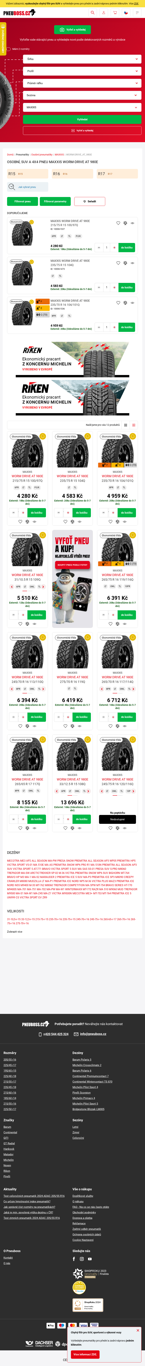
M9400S (12, 889)
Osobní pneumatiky (42, 154)
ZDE (136, 3)
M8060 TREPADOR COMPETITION (65, 885)
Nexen (7, 1165)
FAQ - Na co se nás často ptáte (90, 1207)
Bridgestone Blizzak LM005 (88, 1109)
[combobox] (82, 59)
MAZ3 (112, 881)
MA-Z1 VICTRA (52, 893)
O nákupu (77, 1201)
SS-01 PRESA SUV (98, 868)
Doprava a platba (82, 1218)
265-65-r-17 (109, 919)
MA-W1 (28, 893)
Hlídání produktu (132, 223)
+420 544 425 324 (55, 1034)
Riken (7, 1171)
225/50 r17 (10, 1109)
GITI (6, 1138)
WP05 (113, 860)
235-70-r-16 (55, 919)
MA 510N (96, 864)
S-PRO (113, 868)
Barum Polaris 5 (81, 1059)
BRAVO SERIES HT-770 (119, 885)
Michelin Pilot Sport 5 (85, 1103)
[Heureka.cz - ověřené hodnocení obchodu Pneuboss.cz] (80, 1287)
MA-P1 (49, 881)
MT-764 (106, 893)
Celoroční (78, 1138)
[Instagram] (82, 1259)
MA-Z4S (38, 893)
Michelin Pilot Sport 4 (85, 1087)
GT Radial (9, 1143)
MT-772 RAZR (90, 889)
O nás (7, 1263)
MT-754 (100, 885)
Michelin (9, 1160)
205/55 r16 (10, 1059)
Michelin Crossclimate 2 (86, 1065)
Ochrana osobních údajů (86, 1234)
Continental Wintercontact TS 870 (92, 1081)
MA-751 (31, 889)
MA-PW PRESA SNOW (61, 860)
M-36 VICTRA (66, 873)
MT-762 (40, 885)
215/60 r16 (10, 1092)
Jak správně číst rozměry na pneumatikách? (29, 1207)
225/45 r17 (10, 1065)
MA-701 (21, 889)
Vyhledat (82, 119)
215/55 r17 (10, 1081)
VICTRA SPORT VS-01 (20, 864)
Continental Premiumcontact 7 (90, 1076)
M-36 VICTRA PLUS (96, 881)
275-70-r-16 (22, 923)
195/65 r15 (10, 1070)
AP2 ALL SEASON (36, 860)
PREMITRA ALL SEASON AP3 (91, 860)
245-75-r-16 (96, 919)
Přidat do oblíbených (118, 223)
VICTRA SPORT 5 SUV (64, 868)
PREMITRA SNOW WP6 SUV (91, 873)
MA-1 (28, 877)
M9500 (11, 893)
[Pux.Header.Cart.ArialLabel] (115, 12)
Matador (8, 1154)
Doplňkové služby (82, 1196)
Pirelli (7, 1176)
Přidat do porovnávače (125, 223)
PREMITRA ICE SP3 (103, 877)
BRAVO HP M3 (15, 877)
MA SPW (90, 885)
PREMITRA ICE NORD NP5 (69, 881)
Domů (10, 154)
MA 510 (103, 889)
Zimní (75, 1132)
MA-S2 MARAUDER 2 (44, 877)
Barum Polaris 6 (81, 1070)
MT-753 (97, 893)
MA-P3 (87, 877)
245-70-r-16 (82, 919)
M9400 (24, 885)
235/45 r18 (10, 1087)
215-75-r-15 (41, 919)
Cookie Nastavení (83, 1240)
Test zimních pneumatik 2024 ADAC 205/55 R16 (32, 1218)
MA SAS (82, 868)
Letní (75, 1127)
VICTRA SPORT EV (31, 897)
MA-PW (51, 889)
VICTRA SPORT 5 (23, 868)
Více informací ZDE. (85, 1354)
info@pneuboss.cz (93, 1034)
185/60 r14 (10, 1098)
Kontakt (8, 1257)
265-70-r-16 (123, 919)
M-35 (32, 885)
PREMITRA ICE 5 (121, 893)
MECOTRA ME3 (16, 860)
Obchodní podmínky (84, 1212)
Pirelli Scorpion (81, 1092)
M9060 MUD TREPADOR (123, 889)
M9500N (67, 893)
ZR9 (44, 897)
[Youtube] (90, 1259)
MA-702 (41, 889)
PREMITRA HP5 (126, 860)
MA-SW (25, 873)
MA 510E (38, 864)
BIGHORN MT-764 (119, 873)
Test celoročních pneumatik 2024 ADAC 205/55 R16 (34, 1196)
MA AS (49, 864)
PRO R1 (85, 864)
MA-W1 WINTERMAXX (69, 889)
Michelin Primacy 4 (83, 1098)
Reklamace (79, 1223)
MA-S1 (20, 893)
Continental (10, 1132)
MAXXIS (59, 154)
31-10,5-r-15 (14, 919)
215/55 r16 (10, 1103)
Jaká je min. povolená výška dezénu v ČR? (28, 1212)
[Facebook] (74, 1259)
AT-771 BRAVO (42, 868)
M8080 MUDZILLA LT (32, 881)
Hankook (9, 1149)
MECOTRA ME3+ (82, 893)
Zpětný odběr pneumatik (86, 1229)
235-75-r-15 (69, 919)
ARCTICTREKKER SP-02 (44, 873)
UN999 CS (13, 897)
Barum (7, 1127)
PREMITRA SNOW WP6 (66, 864)
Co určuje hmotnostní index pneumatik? (27, 1201)
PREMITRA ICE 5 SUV (70, 877)
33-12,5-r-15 (28, 919)
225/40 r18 (10, 1076)
